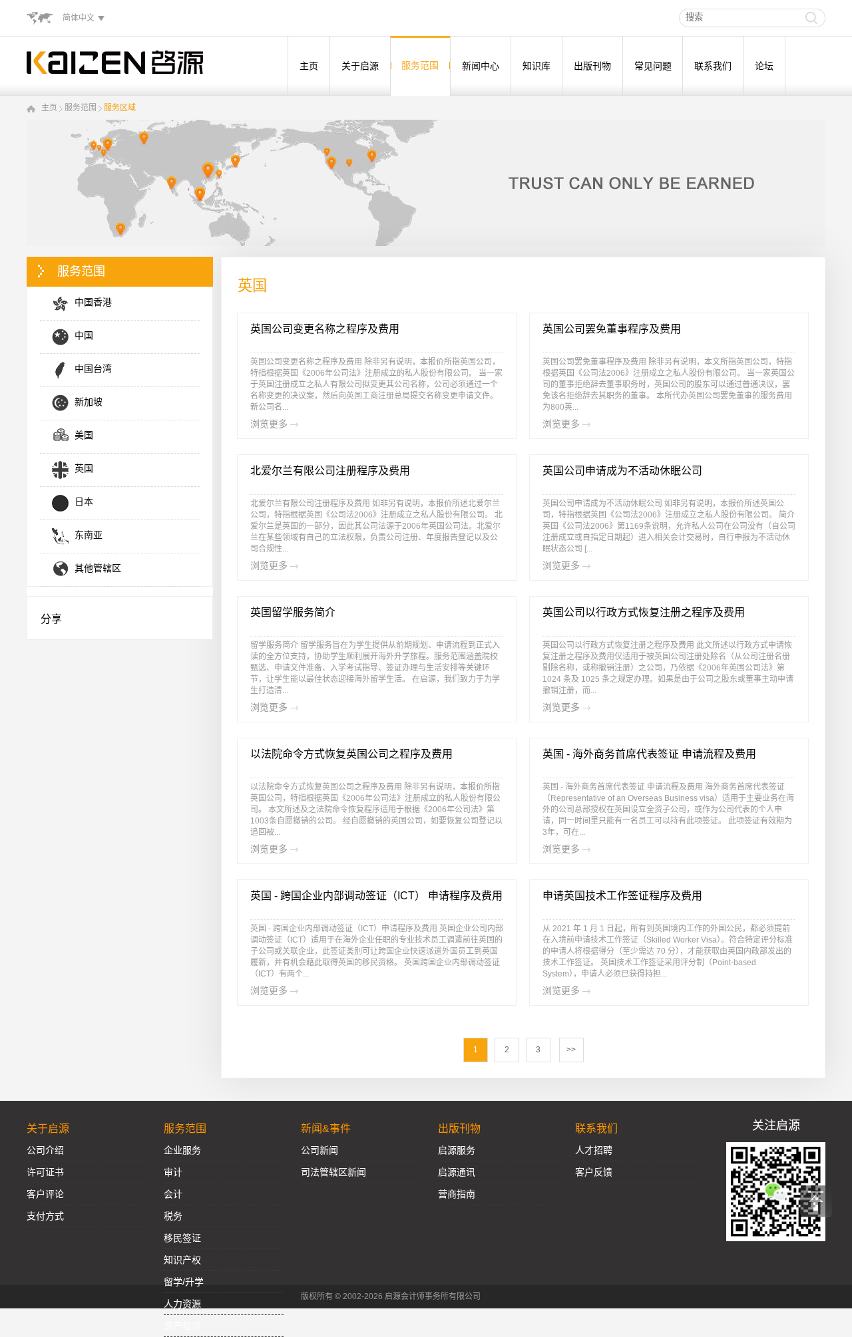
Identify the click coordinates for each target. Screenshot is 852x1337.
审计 (173, 1172)
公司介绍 (45, 1150)
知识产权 (182, 1260)
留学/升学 (184, 1281)
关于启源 (360, 66)
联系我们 (713, 66)
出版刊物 (592, 66)
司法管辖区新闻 (333, 1172)
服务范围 (420, 65)
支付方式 (45, 1216)
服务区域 (120, 107)
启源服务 (456, 1150)
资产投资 (182, 1325)
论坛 (764, 66)
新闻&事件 (326, 1128)
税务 (173, 1216)
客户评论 (45, 1194)
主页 (309, 66)
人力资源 (182, 1303)
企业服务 (182, 1150)
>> (571, 1049)
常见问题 (653, 66)
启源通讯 (456, 1172)
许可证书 (45, 1172)
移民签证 (182, 1238)
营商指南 (456, 1194)
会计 (173, 1194)
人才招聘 (593, 1150)
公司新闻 (319, 1150)
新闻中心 (480, 66)
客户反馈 (593, 1172)
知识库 (536, 66)
